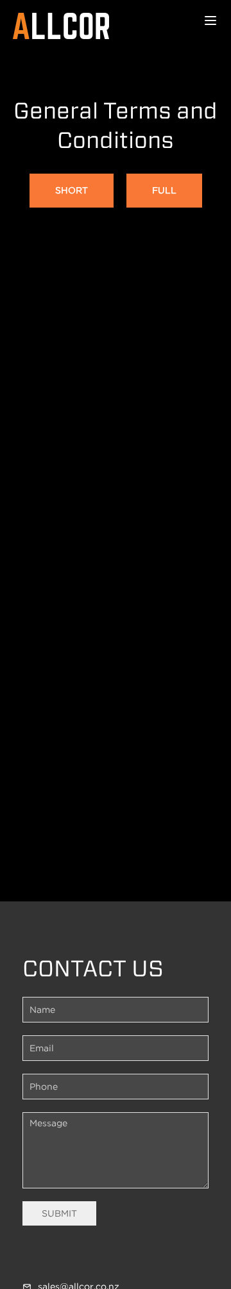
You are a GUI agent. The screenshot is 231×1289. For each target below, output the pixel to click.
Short (71, 190)
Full (164, 190)
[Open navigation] (210, 20)
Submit (59, 1213)
